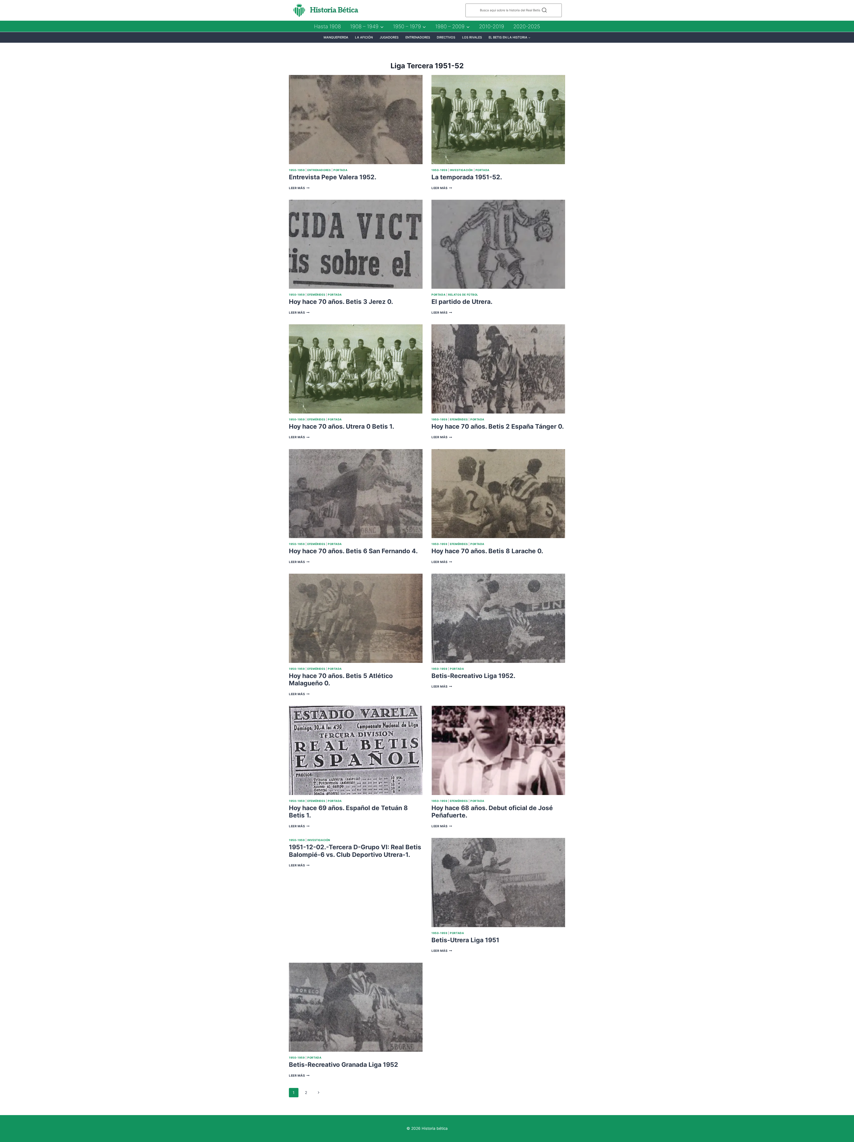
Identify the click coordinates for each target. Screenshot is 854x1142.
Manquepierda (336, 37)
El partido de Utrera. (461, 301)
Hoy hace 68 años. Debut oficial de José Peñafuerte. (492, 811)
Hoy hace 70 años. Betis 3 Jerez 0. (341, 301)
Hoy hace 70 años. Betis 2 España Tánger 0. (497, 426)
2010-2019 (491, 26)
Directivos (446, 37)
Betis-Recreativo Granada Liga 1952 (343, 1064)
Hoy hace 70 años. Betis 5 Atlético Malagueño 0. (341, 679)
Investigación (461, 170)
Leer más (299, 188)
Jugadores (389, 37)
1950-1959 (297, 170)
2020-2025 (526, 26)
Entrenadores (417, 37)
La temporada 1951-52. (466, 177)
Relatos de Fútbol (463, 294)
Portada (340, 170)
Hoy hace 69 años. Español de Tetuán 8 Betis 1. (348, 811)
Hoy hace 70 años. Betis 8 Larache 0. (487, 551)
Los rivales (472, 37)
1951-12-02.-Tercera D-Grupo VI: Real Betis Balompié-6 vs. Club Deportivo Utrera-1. (355, 850)
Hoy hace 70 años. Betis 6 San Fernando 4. (353, 551)
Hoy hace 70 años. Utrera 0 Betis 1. (341, 426)
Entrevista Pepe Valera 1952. (332, 177)
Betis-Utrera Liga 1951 (465, 940)
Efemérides (316, 294)
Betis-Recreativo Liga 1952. (473, 676)
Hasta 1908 (327, 26)
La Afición (364, 37)
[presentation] (356, 119)
